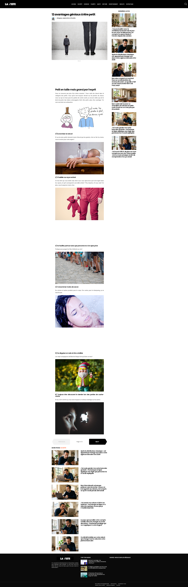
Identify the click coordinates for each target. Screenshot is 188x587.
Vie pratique (129, 4)
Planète (93, 4)
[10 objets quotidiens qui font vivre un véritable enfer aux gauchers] (84, 568)
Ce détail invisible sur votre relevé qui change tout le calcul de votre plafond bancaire (93, 539)
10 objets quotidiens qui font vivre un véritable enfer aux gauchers (97, 567)
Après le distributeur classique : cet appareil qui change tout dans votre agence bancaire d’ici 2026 (94, 452)
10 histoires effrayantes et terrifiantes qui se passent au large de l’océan (96, 574)
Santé (99, 4)
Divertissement (113, 4)
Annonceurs (113, 583)
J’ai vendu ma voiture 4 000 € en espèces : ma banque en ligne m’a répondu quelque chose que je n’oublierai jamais (93, 505)
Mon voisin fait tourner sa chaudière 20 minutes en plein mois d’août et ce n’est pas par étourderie (123, 106)
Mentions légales (111, 585)
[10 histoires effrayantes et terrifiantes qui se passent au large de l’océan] (84, 574)
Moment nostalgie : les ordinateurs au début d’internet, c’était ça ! (97, 562)
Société (80, 4)
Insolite (122, 4)
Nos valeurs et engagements (102, 583)
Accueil (73, 4)
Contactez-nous (122, 583)
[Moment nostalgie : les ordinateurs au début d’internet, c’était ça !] (84, 562)
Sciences (86, 4)
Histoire (104, 4)
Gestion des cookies (100, 585)
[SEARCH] (186, 4)
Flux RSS (118, 585)
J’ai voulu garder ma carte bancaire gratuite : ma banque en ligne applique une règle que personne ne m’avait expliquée (94, 470)
